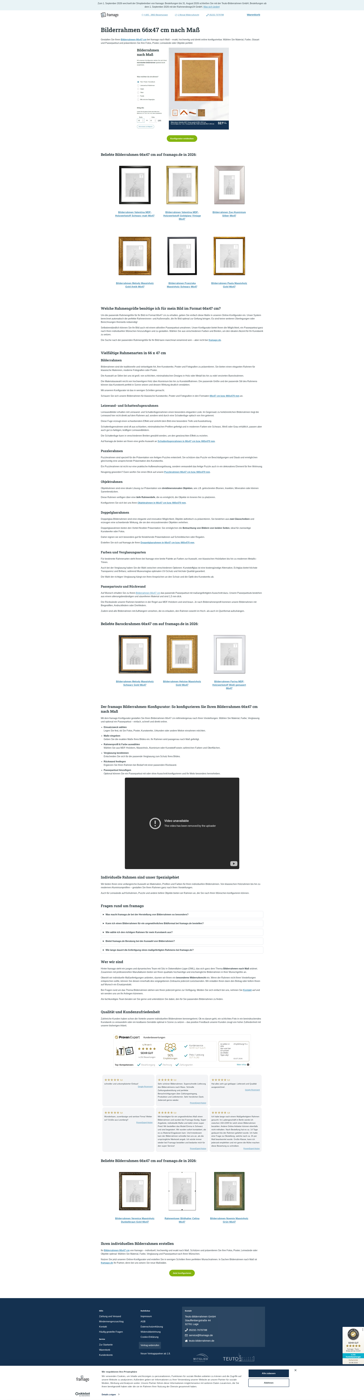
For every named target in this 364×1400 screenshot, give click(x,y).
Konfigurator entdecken (182, 138)
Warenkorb (255, 14)
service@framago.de (201, 1335)
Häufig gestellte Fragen (111, 1332)
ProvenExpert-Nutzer (198, 1103)
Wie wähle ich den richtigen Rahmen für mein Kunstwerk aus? (139, 932)
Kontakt (103, 1326)
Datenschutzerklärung (152, 1326)
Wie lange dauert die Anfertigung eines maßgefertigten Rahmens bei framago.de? (150, 950)
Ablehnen (269, 1382)
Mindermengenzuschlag (111, 1321)
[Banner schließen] (295, 1370)
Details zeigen (109, 1394)
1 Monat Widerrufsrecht (188, 15)
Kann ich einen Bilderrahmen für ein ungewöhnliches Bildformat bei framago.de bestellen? (155, 923)
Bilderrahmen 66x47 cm (148, 593)
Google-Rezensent (145, 1087)
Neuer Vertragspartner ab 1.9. (155, 1353)
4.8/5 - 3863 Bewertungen (156, 15)
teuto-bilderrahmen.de (201, 1340)
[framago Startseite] (109, 14)
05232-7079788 (216, 15)
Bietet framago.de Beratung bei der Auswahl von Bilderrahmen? (140, 941)
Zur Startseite (106, 1344)
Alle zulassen (268, 1373)
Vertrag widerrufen (150, 1345)
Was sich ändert (211, 7)
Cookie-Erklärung (149, 1337)
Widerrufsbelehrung (151, 1332)
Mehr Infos (241, 1064)
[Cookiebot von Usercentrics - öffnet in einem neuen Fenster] (82, 1394)
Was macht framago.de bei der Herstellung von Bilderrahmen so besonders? (147, 914)
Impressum (146, 1316)
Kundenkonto (106, 1355)
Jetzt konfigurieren (182, 1273)
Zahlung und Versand (110, 1316)
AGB (143, 1321)
